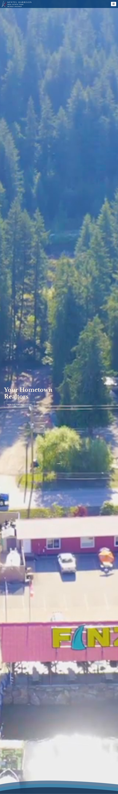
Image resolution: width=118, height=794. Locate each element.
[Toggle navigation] (113, 4)
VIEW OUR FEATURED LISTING (19, 404)
